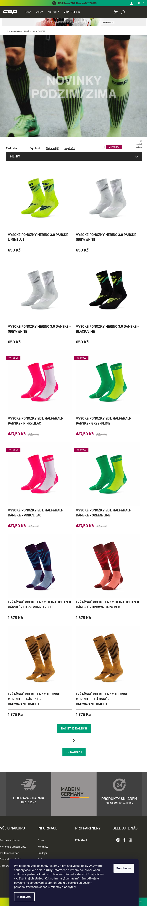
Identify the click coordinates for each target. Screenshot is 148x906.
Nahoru (74, 752)
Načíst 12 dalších (73, 728)
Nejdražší (68, 148)
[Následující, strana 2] (72, 740)
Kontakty (42, 846)
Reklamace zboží (9, 853)
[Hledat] (120, 11)
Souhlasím (122, 868)
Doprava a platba (9, 840)
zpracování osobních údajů (46, 882)
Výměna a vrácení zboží (13, 846)
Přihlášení (79, 840)
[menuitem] (28, 12)
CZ (137, 3)
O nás (40, 840)
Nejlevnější (51, 148)
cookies (72, 882)
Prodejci (41, 853)
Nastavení (23, 897)
